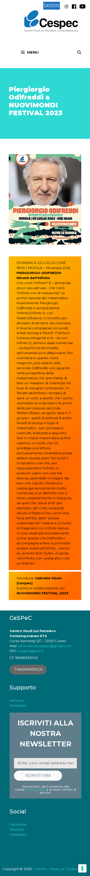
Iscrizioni (17, 700)
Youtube (17, 829)
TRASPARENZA (28, 669)
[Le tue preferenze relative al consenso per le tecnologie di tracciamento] (82, 868)
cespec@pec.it (30, 651)
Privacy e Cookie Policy (68, 869)
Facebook (18, 824)
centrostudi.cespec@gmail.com (44, 646)
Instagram (18, 834)
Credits (40, 869)
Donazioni (18, 705)
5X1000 (51, 5)
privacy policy (35, 790)
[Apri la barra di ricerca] (79, 52)
